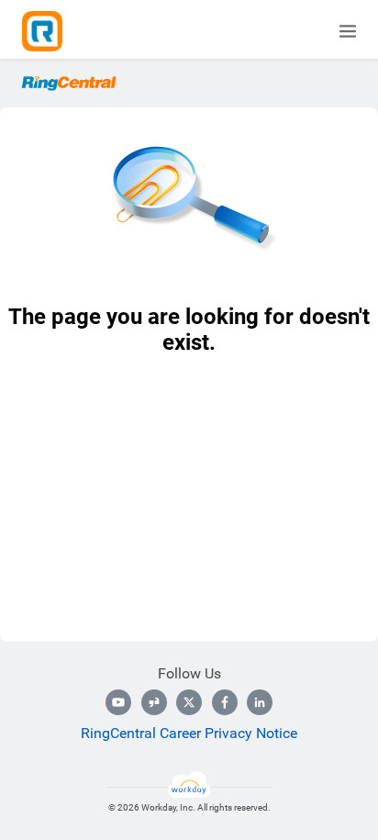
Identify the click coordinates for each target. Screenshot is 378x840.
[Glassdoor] (154, 702)
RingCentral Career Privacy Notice (189, 733)
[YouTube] (118, 702)
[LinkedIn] (259, 702)
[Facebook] (225, 702)
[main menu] (347, 31)
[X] (189, 702)
